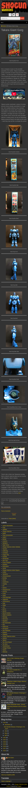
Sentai (4, 568)
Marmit (4, 611)
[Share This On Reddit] (2, 503)
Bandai (4, 539)
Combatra (5, 552)
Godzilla (4, 556)
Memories (5, 619)
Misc (3, 624)
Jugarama (5, 599)
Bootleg (4, 578)
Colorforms (5, 582)
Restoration (5, 566)
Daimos (4, 587)
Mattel (4, 533)
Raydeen (4, 564)
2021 (4, 739)
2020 (4, 742)
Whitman (4, 652)
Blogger (19, 786)
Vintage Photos (6, 648)
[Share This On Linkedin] (20, 500)
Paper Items (5, 545)
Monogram (5, 628)
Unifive (4, 572)
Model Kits (5, 626)
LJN (3, 607)
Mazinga (4, 617)
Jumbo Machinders (7, 525)
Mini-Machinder (6, 622)
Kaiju (3, 603)
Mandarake (5, 558)
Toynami (4, 549)
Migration (4, 620)
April (6, 735)
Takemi (4, 640)
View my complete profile (8, 774)
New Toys (5, 560)
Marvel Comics (6, 613)
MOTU (4, 609)
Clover (4, 580)
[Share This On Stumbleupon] (22, 500)
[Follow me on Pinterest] (17, 14)
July (6, 731)
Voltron (4, 650)
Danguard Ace (6, 589)
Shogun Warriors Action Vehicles (11, 547)
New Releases (6, 630)
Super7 (4, 537)
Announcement (6, 576)
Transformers (6, 646)
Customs (4, 541)
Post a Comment (5, 511)
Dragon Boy (5, 554)
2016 (4, 750)
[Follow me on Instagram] (13, 14)
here (19, 493)
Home (4, 26)
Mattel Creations (6, 615)
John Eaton (11, 757)
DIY (3, 585)
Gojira (4, 595)
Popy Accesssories (7, 535)
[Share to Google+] (11, 500)
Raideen (4, 632)
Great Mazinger (6, 597)
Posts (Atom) (12, 518)
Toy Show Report (7, 642)
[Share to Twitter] (15, 500)
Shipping (4, 634)
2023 (4, 722)
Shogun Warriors (7, 531)
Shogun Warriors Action (8, 636)
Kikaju (4, 605)
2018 (4, 746)
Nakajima (5, 543)
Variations (5, 574)
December (8, 724)
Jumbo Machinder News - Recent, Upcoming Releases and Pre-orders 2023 (16, 706)
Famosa (4, 591)
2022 (4, 737)
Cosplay (4, 584)
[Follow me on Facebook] (10, 14)
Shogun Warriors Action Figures (11, 570)
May (6, 733)
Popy (3, 527)
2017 (4, 748)
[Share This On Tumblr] (24, 500)
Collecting (5, 551)
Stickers (4, 638)
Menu (14, 22)
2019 (4, 744)
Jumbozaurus (6, 601)
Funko (4, 593)
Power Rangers (6, 562)
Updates (4, 529)
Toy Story (5, 644)
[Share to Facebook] (13, 500)
